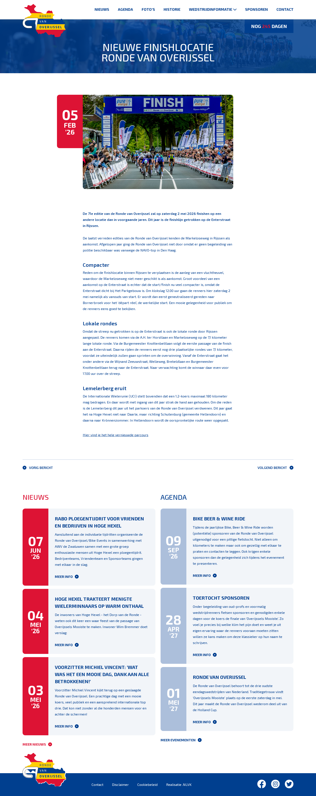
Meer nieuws (34, 744)
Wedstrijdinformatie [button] (210, 9)
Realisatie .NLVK (179, 784)
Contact (284, 9)
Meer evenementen (178, 740)
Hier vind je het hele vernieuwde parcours (115, 435)
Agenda (125, 9)
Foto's (148, 9)
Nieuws (102, 9)
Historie (172, 9)
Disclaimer (120, 784)
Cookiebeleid (147, 784)
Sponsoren (256, 9)
